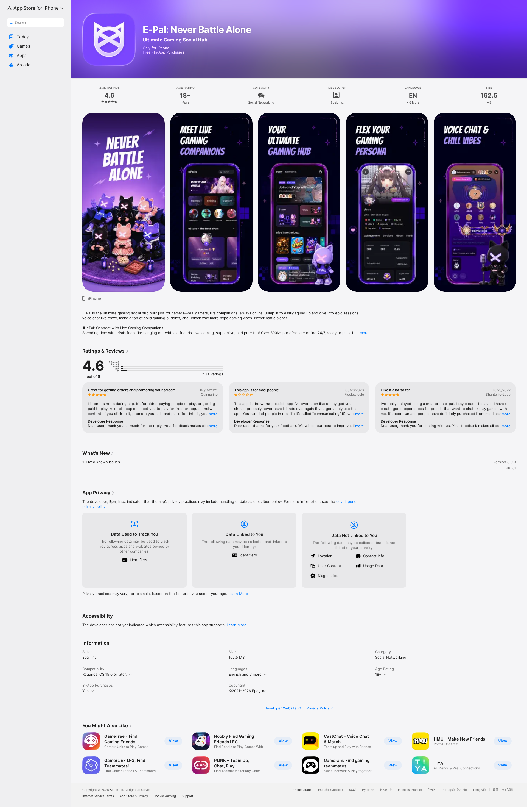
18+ (378, 674)
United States (302, 789)
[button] (35, 37)
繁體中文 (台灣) (502, 789)
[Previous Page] (77, 202)
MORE (213, 414)
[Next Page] (521, 202)
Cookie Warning (165, 796)
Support (187, 796)
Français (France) (410, 789)
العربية (352, 789)
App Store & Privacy (134, 796)
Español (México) (330, 789)
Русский (368, 789)
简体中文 (386, 789)
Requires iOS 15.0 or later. (104, 674)
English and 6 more (245, 674)
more (364, 333)
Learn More (238, 593)
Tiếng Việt (480, 789)
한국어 (432, 789)
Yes (85, 691)
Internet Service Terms (98, 796)
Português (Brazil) (454, 789)
